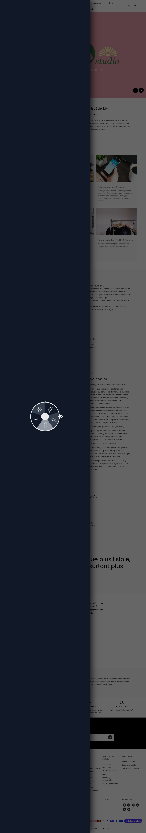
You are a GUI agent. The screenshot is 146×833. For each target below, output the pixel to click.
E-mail (49, 410)
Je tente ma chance (66, 433)
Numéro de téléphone (56, 420)
